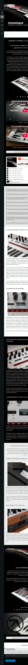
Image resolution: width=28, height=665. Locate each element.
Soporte (2, 29)
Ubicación (2, 655)
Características (2, 21)
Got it (10, 660)
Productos (2, 17)
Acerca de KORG (2, 663)
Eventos (2, 25)
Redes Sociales (2, 658)
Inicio (2, 13)
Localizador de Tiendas (2, 33)
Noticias (2, 652)
